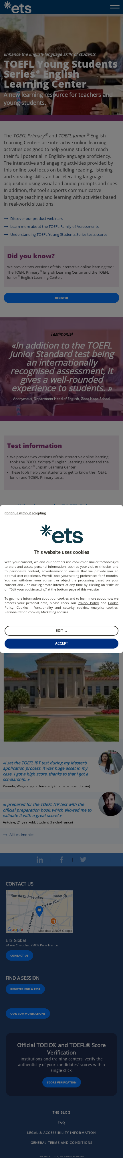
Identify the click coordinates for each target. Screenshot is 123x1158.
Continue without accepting (25, 513)
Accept (61, 643)
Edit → (62, 630)
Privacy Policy (88, 603)
